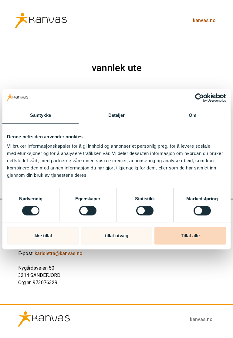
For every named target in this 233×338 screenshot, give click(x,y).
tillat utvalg (116, 235)
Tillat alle (190, 235)
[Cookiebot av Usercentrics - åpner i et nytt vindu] (199, 97)
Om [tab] (192, 115)
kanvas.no (204, 20)
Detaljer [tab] (116, 115)
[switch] (87, 210)
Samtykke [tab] (40, 115)
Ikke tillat (42, 235)
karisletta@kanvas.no (59, 253)
